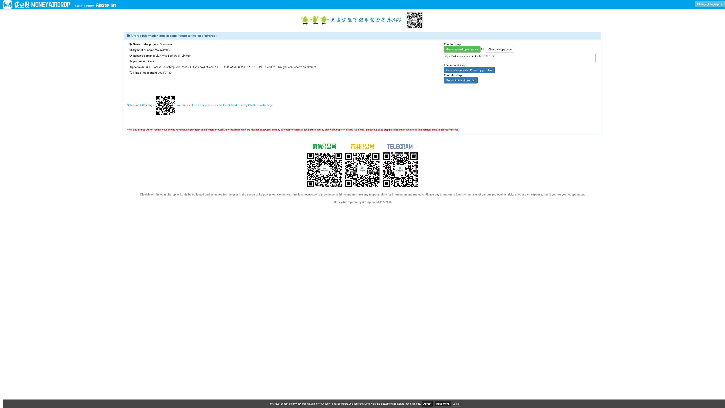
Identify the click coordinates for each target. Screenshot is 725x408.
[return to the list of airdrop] (197, 35)
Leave (456, 403)
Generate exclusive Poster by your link (469, 70)
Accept (427, 403)
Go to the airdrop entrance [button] (462, 49)
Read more (442, 403)
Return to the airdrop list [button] (460, 80)
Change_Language (709, 4)
